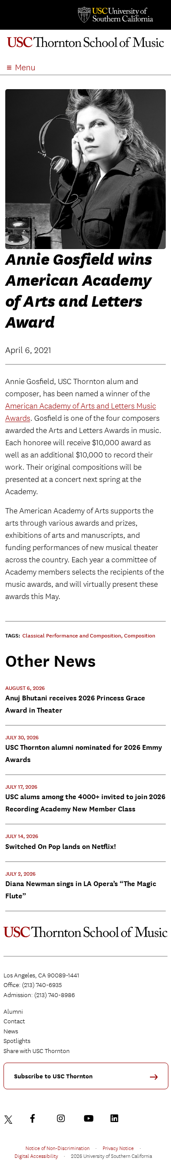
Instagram (63, 1119)
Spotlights (17, 1041)
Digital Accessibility (36, 1155)
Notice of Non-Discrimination (57, 1147)
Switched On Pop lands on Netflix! (60, 846)
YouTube (90, 1119)
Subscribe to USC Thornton (53, 1076)
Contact (14, 1021)
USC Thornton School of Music (85, 45)
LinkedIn (116, 1119)
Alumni (13, 1011)
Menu (25, 67)
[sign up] (157, 1080)
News (11, 1031)
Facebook (36, 1119)
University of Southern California (115, 15)
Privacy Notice (118, 1147)
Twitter (10, 1119)
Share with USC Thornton (37, 1051)
